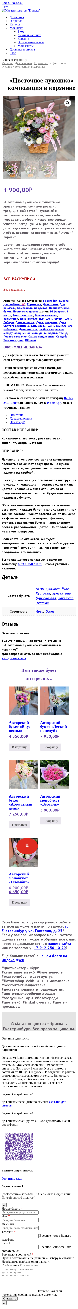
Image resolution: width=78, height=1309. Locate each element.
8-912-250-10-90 (12, 3)
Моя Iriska (16, 28)
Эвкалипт (65, 598)
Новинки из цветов (26, 311)
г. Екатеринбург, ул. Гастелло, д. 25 (35, 928)
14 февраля (57, 311)
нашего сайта (59, 943)
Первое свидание (15, 336)
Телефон (9, 1231)
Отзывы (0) (17, 422)
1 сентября (50, 301)
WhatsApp (54, 402)
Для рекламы (23, 63)
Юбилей (30, 340)
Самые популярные (41, 336)
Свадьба (61, 336)
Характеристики (21, 418)
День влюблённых (32, 318)
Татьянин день (13, 340)
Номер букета (12, 1208)
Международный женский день (24, 333)
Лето (39, 611)
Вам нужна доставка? (17, 1254)
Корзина (23, 38)
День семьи (38, 326)
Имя (6, 1216)
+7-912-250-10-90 (50, 947)
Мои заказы (26, 46)
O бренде (16, 20)
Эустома (42, 603)
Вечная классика (46, 315)
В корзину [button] (19, 747)
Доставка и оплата (22, 49)
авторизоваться (14, 658)
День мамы (50, 304)
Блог (13, 53)
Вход (21, 31)
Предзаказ (19, 824)
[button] (67, 103)
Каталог (15, 24)
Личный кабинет (29, 35)
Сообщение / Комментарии (20, 1265)
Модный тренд (57, 333)
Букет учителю (23, 315)
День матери (54, 318)
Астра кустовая (47, 588)
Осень (49, 611)
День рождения (46, 322)
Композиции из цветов (32, 308)
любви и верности (51, 329)
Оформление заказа (31, 42)
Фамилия (8, 1224)
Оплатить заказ (12, 1178)
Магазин (7, 63)
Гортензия (41, 63)
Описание (16, 415)
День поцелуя (25, 322)
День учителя (28, 329)
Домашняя (17, 17)
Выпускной (10, 318)
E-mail (6, 1243)
